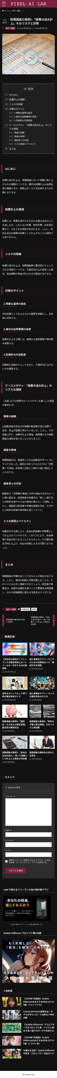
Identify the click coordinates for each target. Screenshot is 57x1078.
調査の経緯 (19, 132)
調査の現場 (19, 136)
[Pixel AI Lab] (28, 4)
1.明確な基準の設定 (23, 112)
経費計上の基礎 (17, 99)
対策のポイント (17, 108)
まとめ (12, 148)
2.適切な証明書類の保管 (25, 116)
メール (9, 840)
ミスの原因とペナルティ (25, 143)
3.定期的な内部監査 (23, 120)
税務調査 (25, 609)
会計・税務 (10, 28)
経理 (34, 609)
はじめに (13, 94)
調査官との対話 (21, 140)
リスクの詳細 (15, 104)
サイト (8, 850)
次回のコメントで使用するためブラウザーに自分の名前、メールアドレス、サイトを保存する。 (30, 861)
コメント (10, 796)
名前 (8, 830)
